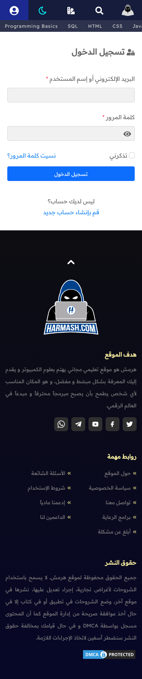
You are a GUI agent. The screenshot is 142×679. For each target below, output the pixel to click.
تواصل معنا (118, 502)
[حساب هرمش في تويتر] (130, 424)
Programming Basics (31, 26)
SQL (73, 26)
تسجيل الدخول (71, 174)
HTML (95, 26)
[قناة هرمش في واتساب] (61, 424)
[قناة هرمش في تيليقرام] (78, 424)
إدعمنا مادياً (52, 502)
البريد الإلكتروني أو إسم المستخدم (92, 78)
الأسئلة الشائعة (48, 473)
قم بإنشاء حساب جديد (71, 212)
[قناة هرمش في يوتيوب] (95, 424)
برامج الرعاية (116, 517)
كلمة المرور (120, 117)
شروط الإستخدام (46, 487)
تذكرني (118, 155)
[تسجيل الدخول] (14, 10)
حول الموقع (117, 473)
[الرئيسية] (128, 10)
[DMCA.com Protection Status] (109, 658)
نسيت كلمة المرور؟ (31, 155)
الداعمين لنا (52, 517)
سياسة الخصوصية (110, 487)
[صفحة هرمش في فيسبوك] (112, 424)
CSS (118, 26)
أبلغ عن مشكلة (114, 531)
